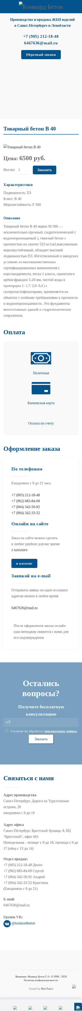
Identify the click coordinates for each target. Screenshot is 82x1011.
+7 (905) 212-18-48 (25, 495)
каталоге (21, 550)
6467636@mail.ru (24, 608)
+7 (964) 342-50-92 (25, 507)
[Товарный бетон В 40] (22, 147)
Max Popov (47, 988)
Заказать (40, 77)
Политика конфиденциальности (41, 980)
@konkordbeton (23, 923)
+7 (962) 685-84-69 (25, 501)
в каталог (24, 563)
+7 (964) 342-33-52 (25, 513)
